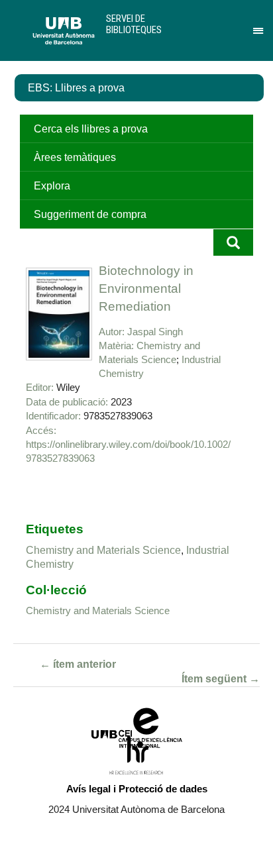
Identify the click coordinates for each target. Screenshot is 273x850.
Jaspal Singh (155, 331)
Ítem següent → (221, 678)
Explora (52, 185)
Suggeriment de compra (90, 214)
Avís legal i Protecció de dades (136, 788)
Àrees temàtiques (75, 157)
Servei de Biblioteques (134, 24)
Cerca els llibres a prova (91, 128)
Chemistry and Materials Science (103, 550)
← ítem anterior (78, 664)
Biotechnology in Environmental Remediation (146, 288)
